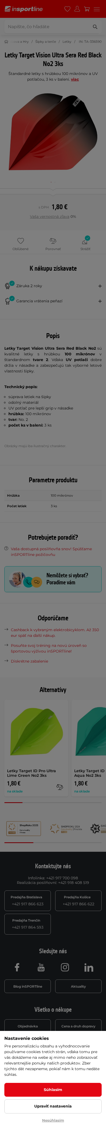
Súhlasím (53, 1089)
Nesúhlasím (53, 1120)
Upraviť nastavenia (53, 1106)
